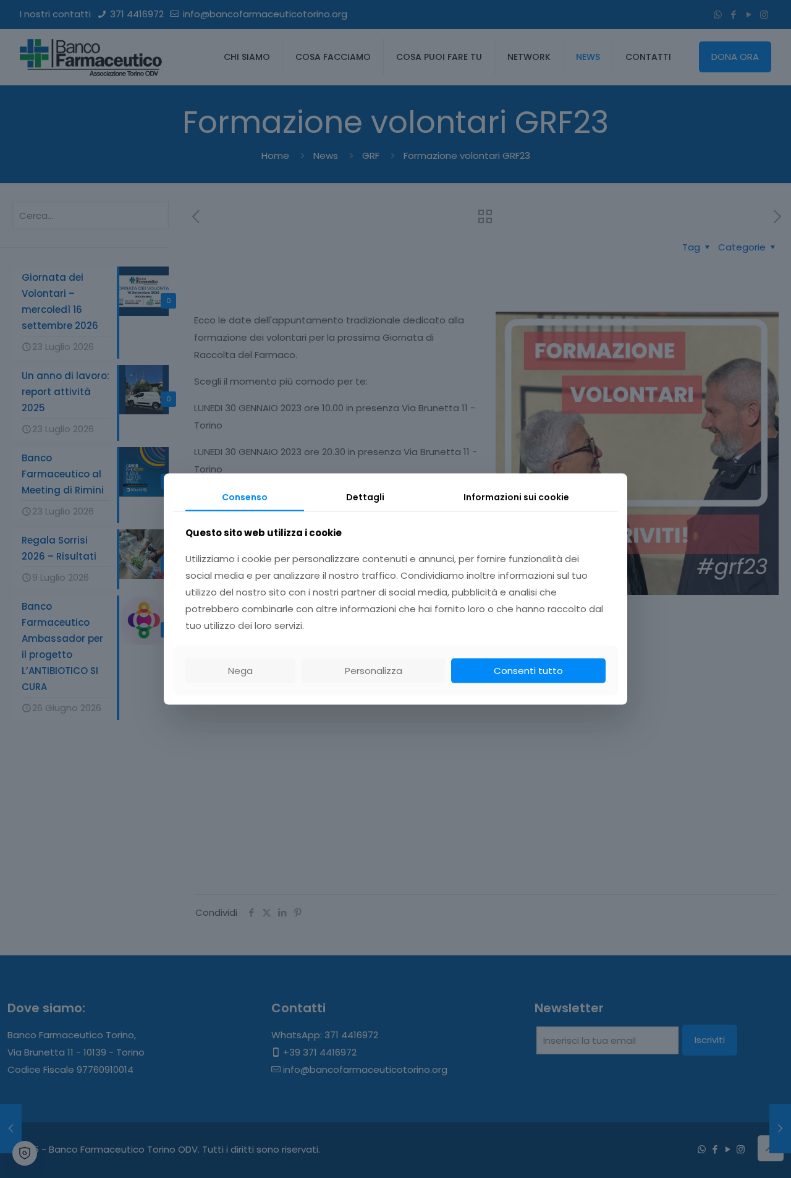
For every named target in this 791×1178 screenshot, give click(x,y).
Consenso (245, 496)
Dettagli (365, 496)
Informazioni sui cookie (516, 496)
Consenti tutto (528, 670)
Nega (240, 670)
